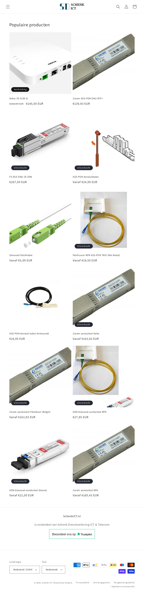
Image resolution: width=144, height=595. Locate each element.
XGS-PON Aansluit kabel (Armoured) (29, 333)
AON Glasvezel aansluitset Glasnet (28, 490)
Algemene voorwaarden (123, 586)
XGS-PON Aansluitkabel (86, 176)
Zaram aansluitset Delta (86, 333)
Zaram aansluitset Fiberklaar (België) (29, 411)
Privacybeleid (82, 582)
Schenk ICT (47, 582)
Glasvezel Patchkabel (20, 255)
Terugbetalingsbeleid (124, 582)
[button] (8, 7)
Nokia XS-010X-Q (18, 98)
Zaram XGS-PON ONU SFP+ (88, 98)
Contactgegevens (101, 582)
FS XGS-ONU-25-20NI (20, 176)
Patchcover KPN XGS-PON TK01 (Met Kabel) (96, 255)
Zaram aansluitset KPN (85, 490)
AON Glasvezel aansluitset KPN (89, 411)
